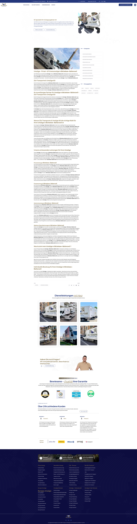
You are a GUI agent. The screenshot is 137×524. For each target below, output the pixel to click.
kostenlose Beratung (50, 29)
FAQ (93, 1)
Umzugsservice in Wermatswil (88, 75)
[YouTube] (68, 520)
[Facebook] (66, 520)
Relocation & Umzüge (58, 478)
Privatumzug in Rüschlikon (87, 70)
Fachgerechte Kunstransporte (59, 472)
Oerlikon (87, 88)
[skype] (78, 285)
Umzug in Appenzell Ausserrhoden (60, 492)
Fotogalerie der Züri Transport (90, 474)
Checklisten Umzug (72, 484)
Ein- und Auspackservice (67, 343)
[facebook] (69, 285)
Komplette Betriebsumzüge (59, 469)
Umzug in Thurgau (88, 494)
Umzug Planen (40, 480)
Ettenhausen (96, 90)
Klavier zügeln (56, 484)
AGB (95, 1)
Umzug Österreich (41, 509)
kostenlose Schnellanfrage (125, 4)
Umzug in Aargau (57, 490)
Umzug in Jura (71, 492)
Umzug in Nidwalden (73, 498)
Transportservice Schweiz (58, 480)
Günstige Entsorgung (73, 478)
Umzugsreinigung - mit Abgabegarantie (67, 319)
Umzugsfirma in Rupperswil (87, 73)
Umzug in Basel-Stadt (58, 498)
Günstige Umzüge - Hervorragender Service (87, 342)
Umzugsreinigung (41, 482)
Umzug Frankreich (41, 501)
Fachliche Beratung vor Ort (74, 467)
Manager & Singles (41, 469)
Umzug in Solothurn (72, 507)
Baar (83, 88)
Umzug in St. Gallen (88, 490)
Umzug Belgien (41, 492)
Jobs (86, 472)
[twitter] (71, 285)
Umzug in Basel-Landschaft (59, 496)
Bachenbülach (84, 90)
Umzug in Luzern (72, 494)
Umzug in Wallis (87, 501)
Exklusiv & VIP (40, 472)
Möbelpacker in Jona (86, 62)
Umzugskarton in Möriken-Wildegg (89, 56)
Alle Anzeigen (83, 411)
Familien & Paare (41, 467)
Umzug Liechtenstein (42, 503)
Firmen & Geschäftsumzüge (59, 467)
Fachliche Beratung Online (74, 469)
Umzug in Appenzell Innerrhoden (60, 494)
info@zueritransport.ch (52, 1)
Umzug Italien (40, 499)
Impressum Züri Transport (89, 484)
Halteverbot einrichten (73, 480)
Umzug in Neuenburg (73, 496)
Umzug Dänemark (41, 494)
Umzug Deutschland (42, 496)
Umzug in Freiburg (57, 503)
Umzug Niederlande (41, 507)
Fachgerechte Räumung (42, 478)
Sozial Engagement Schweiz (90, 467)
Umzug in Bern (56, 501)
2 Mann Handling (72, 482)
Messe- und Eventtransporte (59, 474)
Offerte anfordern (39, 29)
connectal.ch (87, 522)
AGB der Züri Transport (89, 478)
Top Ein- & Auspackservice (74, 472)
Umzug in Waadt (88, 498)
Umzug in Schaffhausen (73, 503)
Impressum (90, 1)
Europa (40, 26)
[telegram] (76, 285)
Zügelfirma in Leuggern (87, 67)
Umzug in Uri (87, 496)
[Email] (71, 520)
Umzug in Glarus (56, 507)
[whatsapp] (74, 285)
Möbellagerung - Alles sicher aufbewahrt (87, 319)
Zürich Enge (98, 88)
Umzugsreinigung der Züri (74, 474)
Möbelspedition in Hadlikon (88, 78)
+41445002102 (82, 1)
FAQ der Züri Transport (89, 476)
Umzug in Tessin (88, 492)
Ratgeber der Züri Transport (90, 482)
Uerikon (92, 88)
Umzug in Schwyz (72, 505)
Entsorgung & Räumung (47, 343)
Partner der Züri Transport (89, 469)
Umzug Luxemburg (41, 505)
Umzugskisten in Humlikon (87, 59)
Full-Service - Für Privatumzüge (45, 319)
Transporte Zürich (57, 476)
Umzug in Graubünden (73, 490)
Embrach (90, 90)
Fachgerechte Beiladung (58, 482)
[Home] (11, 5)
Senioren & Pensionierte (42, 474)
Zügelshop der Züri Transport (90, 480)
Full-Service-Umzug (73, 476)
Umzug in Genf (56, 505)
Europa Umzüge (41, 476)
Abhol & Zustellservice (42, 484)
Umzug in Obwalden (73, 501)
